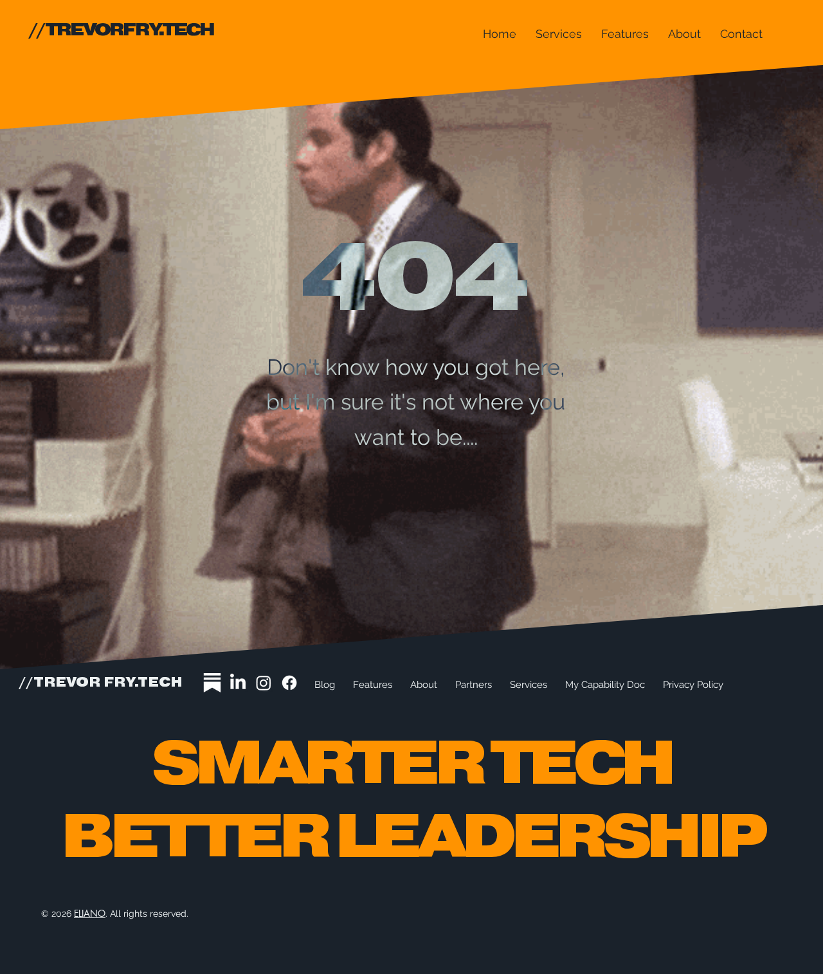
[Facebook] (289, 682)
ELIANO (89, 913)
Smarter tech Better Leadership (411, 802)
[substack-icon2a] (212, 682)
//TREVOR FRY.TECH (101, 683)
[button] (558, 33)
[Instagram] (263, 682)
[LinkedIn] (238, 682)
